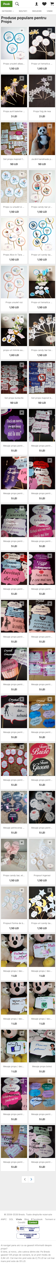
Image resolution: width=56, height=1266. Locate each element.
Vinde (19, 1219)
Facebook (37, 1219)
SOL (11, 1219)
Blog (26, 1219)
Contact (33, 1222)
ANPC (4, 1219)
